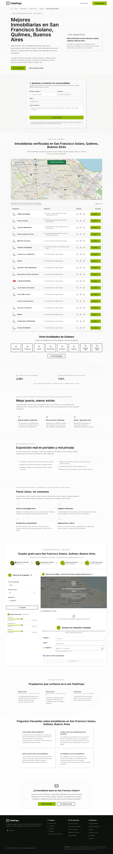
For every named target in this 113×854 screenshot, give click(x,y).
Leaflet (85, 199)
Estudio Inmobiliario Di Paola (25, 234)
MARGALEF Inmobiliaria (24, 241)
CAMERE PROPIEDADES (23, 214)
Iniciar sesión (84, 3)
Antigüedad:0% (11, 623)
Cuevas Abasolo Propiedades (25, 287)
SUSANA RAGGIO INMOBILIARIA (26, 321)
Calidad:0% (10, 629)
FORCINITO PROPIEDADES (24, 247)
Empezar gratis (99, 3)
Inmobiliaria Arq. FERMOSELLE (26, 254)
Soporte (91, 829)
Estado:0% (10, 617)
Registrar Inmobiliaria (46, 804)
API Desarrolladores (94, 826)
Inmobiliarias (23, 8)
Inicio (16, 8)
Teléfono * (60, 91)
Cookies (91, 838)
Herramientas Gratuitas (66, 804)
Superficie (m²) (12, 589)
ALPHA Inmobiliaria (22, 221)
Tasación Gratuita (73, 823)
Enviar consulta (57, 117)
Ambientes (11, 597)
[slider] (22, 619)
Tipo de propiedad (13, 582)
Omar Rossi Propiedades (24, 307)
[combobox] (11, 585)
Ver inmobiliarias (18, 68)
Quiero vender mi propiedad (55, 656)
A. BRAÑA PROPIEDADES (24, 281)
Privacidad (92, 835)
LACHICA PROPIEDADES (24, 328)
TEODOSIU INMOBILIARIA (24, 227)
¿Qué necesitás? (34, 105)
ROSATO (19, 261)
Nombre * (46, 638)
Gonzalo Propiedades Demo (25, 301)
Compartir (23, 607)
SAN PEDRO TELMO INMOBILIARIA (27, 267)
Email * (31, 98)
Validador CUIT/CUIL (73, 832)
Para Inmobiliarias (93, 823)
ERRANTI (19, 314)
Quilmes (41, 8)
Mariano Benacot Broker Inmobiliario (28, 274)
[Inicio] (11, 8)
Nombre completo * (35, 91)
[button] (65, 189)
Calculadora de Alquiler (74, 826)
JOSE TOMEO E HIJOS (23, 294)
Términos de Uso (93, 832)
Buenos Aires (33, 8)
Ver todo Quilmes (57, 356)
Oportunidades (72, 835)
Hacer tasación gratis (36, 68)
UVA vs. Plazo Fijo (73, 829)
